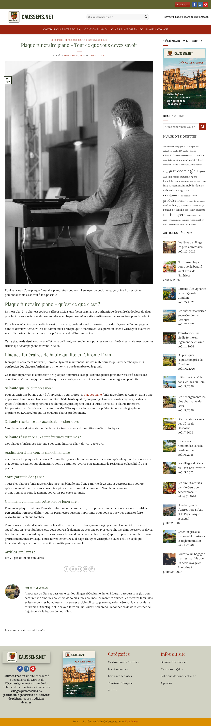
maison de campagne (174, 190)
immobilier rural (172, 181)
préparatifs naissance (196, 201)
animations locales (171, 151)
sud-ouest (190, 209)
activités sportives (191, 146)
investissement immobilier (179, 185)
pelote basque (184, 196)
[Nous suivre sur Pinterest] (205, 4)
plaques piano (93, 394)
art (180, 150)
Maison (86, 40)
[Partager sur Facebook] (67, 569)
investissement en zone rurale (193, 181)
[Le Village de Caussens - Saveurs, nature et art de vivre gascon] (41, 17)
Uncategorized (98, 40)
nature (190, 190)
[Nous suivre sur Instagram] (200, 4)
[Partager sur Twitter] (73, 569)
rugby (177, 205)
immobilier (173, 176)
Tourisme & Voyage (154, 29)
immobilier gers (188, 176)
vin (203, 220)
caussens (169, 155)
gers (195, 170)
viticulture (177, 224)
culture (199, 160)
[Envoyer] (146, 17)
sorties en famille (173, 209)
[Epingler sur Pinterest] (86, 569)
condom (200, 155)
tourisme (200, 209)
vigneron (185, 220)
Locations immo (95, 29)
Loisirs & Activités (123, 29)
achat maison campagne (173, 146)
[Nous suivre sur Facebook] (194, 4)
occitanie (170, 195)
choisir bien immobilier (185, 155)
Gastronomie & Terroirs (61, 29)
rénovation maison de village (192, 205)
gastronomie (179, 171)
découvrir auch (169, 164)
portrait (194, 196)
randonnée (169, 205)
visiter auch (168, 224)
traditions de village (194, 215)
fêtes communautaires (185, 164)
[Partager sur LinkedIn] (92, 569)
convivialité (167, 160)
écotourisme (189, 224)
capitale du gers (189, 151)
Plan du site (131, 721)
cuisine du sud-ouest (184, 160)
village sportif (195, 220)
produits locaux (174, 200)
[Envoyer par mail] (79, 569)
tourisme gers (174, 214)
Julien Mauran (97, 55)
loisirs (200, 185)
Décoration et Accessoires (66, 40)
